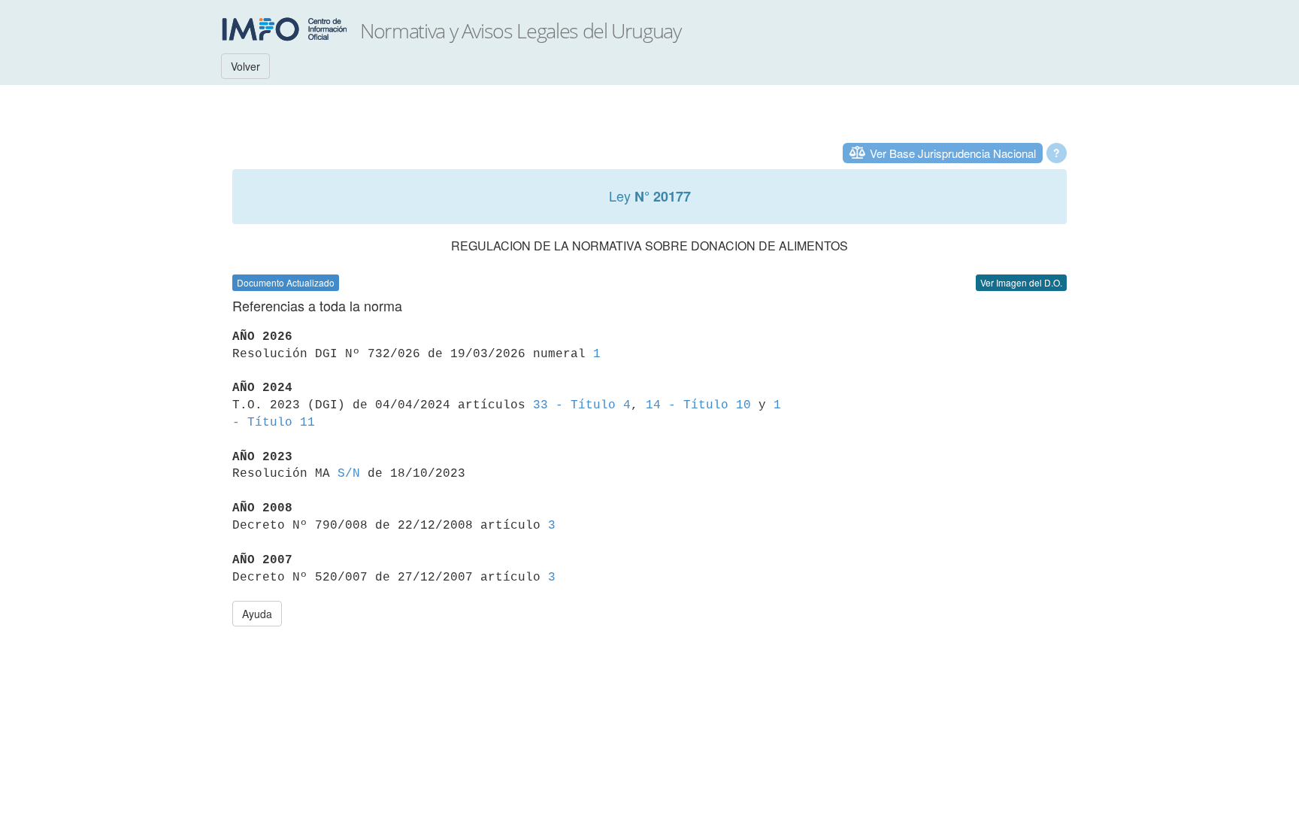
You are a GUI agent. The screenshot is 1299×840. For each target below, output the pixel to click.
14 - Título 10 (698, 405)
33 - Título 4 (582, 405)
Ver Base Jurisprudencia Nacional (953, 153)
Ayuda (257, 613)
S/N (349, 474)
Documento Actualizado (286, 282)
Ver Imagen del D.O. (1021, 282)
